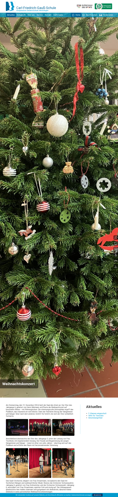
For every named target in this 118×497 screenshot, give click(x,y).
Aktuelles (11, 15)
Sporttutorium (91, 15)
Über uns (31, 15)
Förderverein (108, 15)
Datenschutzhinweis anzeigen (81, 495)
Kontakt (48, 15)
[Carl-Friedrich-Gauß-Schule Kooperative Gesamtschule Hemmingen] (11, 12)
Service (40, 15)
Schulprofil (21, 15)
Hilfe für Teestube (95, 416)
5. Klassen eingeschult (97, 413)
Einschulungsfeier (95, 418)
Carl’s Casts (58, 15)
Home (77, 15)
